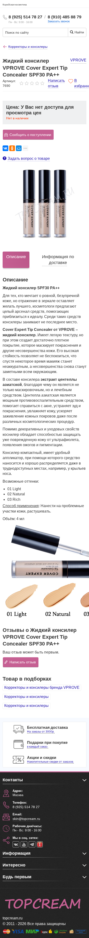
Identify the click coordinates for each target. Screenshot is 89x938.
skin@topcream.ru (26, 819)
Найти (79, 32)
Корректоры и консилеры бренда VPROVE (42, 687)
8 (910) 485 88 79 (64, 17)
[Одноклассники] (12, 148)
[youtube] (24, 844)
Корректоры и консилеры (26, 697)
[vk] (16, 844)
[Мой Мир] (19, 148)
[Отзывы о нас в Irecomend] (40, 844)
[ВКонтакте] (5, 148)
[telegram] (32, 844)
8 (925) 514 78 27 (25, 17)
